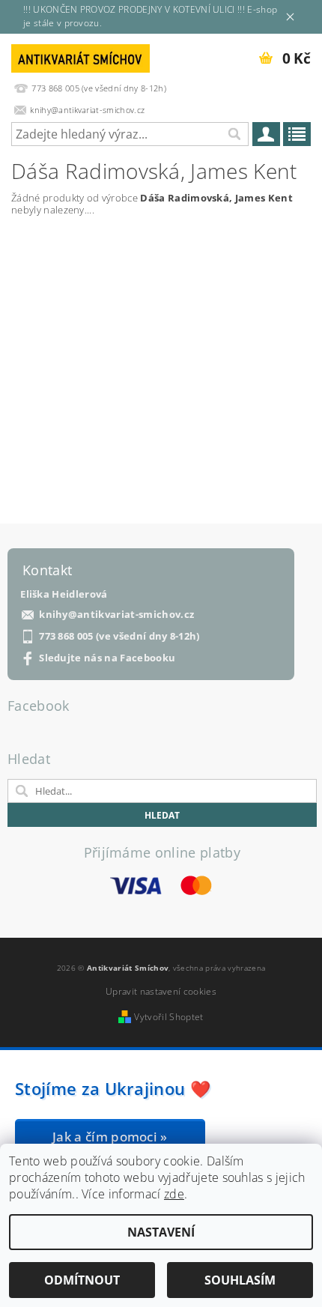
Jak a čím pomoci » (110, 1136)
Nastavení (161, 1232)
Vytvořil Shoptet (168, 1016)
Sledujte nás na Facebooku (107, 658)
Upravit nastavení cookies (161, 991)
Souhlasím (240, 1280)
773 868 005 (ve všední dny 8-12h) (119, 636)
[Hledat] (233, 134)
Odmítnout (82, 1280)
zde (174, 1194)
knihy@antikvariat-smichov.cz (116, 614)
